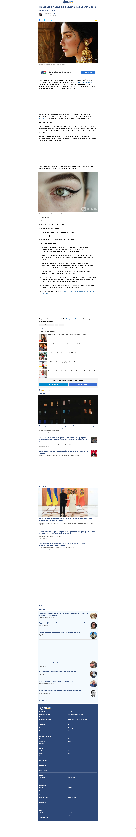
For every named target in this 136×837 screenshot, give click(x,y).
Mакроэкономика (72, 797)
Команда (70, 711)
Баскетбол (70, 750)
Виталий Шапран (43, 693)
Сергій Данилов (43, 674)
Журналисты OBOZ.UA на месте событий (78, 719)
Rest (55, 13)
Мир (40, 728)
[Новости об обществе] (41, 390)
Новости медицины (44, 805)
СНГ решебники (43, 770)
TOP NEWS (43, 486)
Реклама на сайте (43, 716)
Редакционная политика (45, 328)
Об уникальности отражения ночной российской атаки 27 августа (59, 632)
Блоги (41, 731)
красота (51, 324)
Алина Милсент (48, 13)
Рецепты (41, 787)
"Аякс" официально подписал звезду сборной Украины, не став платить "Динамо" (63, 452)
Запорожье (42, 741)
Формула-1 (42, 755)
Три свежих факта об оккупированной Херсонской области (57, 671)
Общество (71, 731)
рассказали (43, 119)
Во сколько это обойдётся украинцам (49, 430)
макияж (61, 324)
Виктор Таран (43, 625)
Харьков (70, 738)
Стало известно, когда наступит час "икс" (50, 536)
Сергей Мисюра (43, 635)
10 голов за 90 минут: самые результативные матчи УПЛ (56, 681)
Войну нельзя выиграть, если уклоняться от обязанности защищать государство (60, 663)
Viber (75, 319)
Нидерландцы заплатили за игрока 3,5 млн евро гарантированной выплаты (59, 455)
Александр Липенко (44, 683)
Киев (40, 738)
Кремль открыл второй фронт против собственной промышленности (60, 690)
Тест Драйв (42, 777)
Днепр (69, 741)
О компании (42, 711)
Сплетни (70, 812)
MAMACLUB (71, 805)
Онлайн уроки (42, 765)
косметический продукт (85, 82)
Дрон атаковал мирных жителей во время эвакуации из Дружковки (57, 444)
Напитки (70, 787)
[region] (68, 101)
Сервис (70, 780)
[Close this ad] (135, 828)
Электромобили (72, 777)
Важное (42, 394)
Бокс (69, 753)
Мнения (42, 609)
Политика (71, 725)
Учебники (70, 763)
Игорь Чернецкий (43, 666)
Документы (71, 716)
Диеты (41, 790)
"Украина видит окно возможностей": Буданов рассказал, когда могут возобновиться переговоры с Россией (63, 544)
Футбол (41, 750)
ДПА (69, 765)
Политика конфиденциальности (75, 714)
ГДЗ (40, 763)
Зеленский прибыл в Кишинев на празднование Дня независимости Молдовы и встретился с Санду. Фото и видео (66, 519)
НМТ (69, 767)
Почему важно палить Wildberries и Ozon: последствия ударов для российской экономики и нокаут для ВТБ (63, 614)
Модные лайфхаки (44, 324)
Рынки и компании (43, 797)
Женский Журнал (43, 817)
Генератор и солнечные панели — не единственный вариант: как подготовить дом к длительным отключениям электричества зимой (68, 427)
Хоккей (41, 753)
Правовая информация (44, 714)
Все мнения (42, 700)
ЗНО (40, 767)
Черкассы (41, 743)
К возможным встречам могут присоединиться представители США (57, 547)
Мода (56, 324)
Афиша (41, 812)
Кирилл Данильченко (45, 617)
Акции (40, 780)
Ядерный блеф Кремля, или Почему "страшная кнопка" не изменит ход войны (63, 623)
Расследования (73, 728)
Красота (41, 815)
